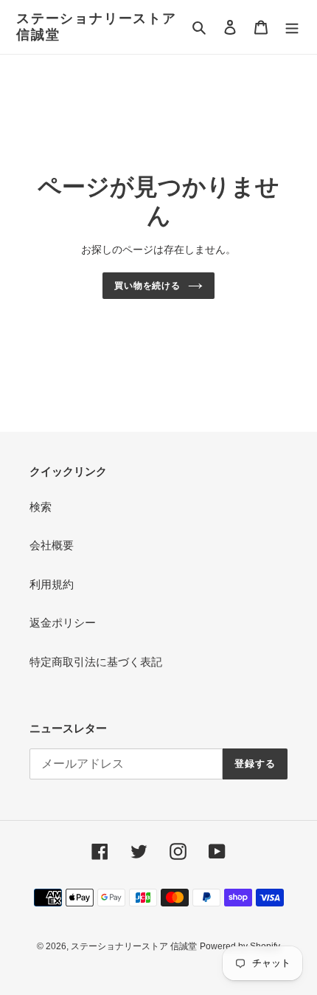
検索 (40, 506)
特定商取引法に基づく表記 (95, 661)
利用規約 (51, 584)
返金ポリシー (62, 622)
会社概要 (51, 545)
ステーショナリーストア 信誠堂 (96, 26)
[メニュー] (291, 27)
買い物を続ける (147, 285)
